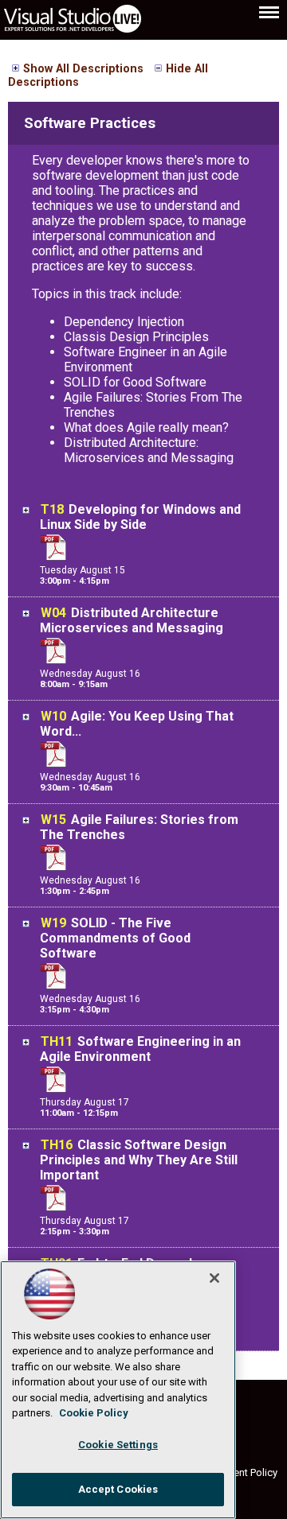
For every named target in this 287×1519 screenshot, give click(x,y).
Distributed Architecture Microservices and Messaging (131, 620)
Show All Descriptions (83, 69)
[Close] (214, 1278)
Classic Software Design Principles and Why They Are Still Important (139, 1160)
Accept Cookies (118, 1489)
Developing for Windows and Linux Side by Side (140, 517)
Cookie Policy (93, 1413)
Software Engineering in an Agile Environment (140, 1049)
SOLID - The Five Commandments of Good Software (115, 938)
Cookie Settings (118, 1445)
